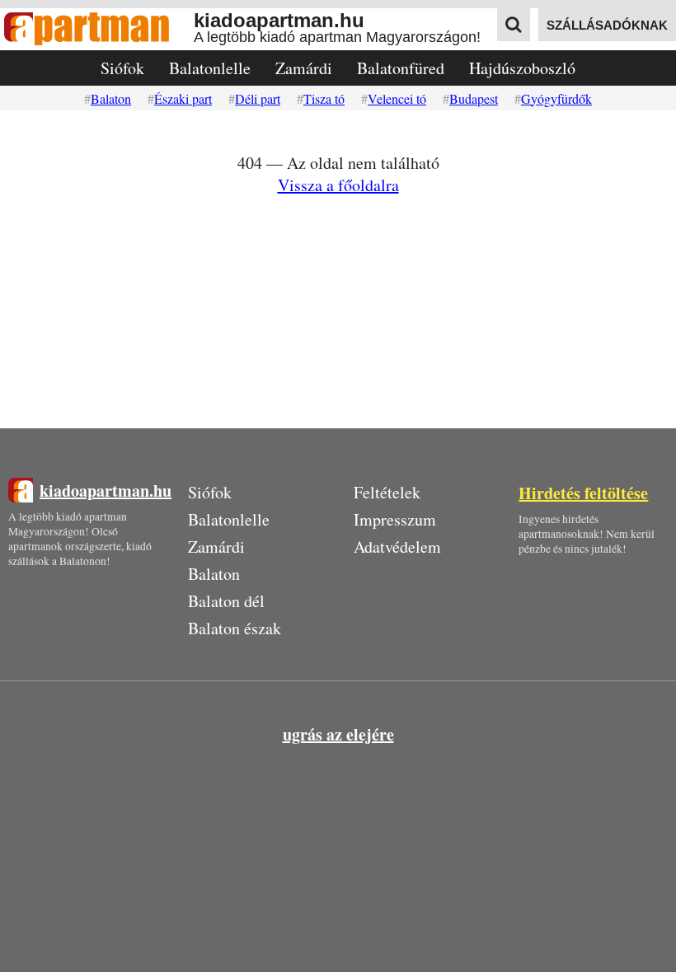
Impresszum (395, 519)
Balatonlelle (210, 68)
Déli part (257, 98)
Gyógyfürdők (556, 98)
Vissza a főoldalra (338, 185)
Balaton (111, 98)
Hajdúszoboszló (522, 68)
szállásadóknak (607, 25)
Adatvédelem (397, 546)
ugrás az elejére (338, 734)
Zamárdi (303, 68)
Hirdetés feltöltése (583, 493)
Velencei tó (397, 98)
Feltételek (387, 492)
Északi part (183, 98)
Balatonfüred (400, 68)
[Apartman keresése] (513, 24)
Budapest (473, 98)
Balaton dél (226, 601)
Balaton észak (234, 628)
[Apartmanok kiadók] (97, 29)
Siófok (122, 68)
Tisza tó (324, 98)
